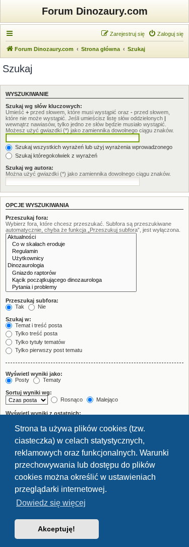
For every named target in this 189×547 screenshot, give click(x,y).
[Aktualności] (71, 237)
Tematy (51, 380)
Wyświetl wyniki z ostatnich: (43, 413)
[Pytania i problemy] (71, 287)
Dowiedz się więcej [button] (51, 503)
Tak (19, 307)
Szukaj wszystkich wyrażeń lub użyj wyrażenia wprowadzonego (93, 147)
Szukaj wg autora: (29, 168)
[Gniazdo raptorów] (71, 273)
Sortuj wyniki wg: (29, 392)
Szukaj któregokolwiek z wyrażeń (55, 156)
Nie (41, 307)
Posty (21, 380)
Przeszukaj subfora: (32, 300)
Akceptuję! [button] (56, 529)
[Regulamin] (71, 251)
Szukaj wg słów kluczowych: (44, 106)
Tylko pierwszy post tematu (48, 350)
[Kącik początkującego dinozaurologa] (71, 280)
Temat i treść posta (38, 325)
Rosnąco (71, 399)
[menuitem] (165, 34)
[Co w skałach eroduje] (71, 244)
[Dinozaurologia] (71, 265)
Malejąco (106, 399)
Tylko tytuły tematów (39, 342)
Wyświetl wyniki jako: (34, 374)
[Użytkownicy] (71, 258)
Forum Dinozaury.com (95, 11)
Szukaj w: (18, 319)
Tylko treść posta (35, 333)
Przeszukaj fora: (27, 218)
